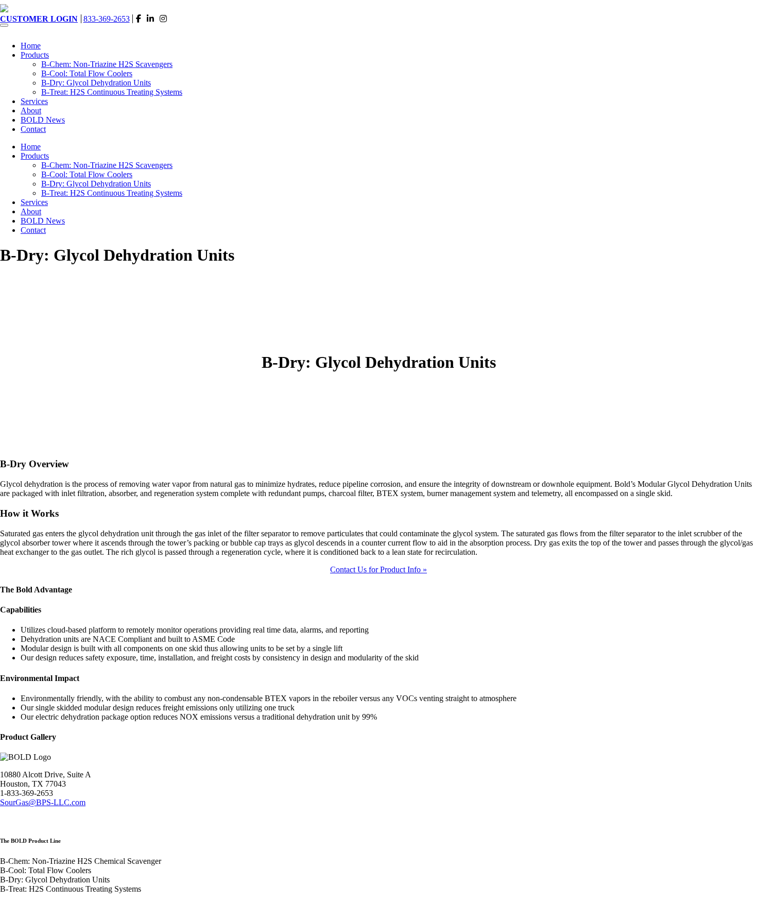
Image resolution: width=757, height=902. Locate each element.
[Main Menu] (4, 25)
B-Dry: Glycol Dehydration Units (96, 82)
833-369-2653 (106, 18)
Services (34, 101)
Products (35, 54)
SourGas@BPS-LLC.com (42, 802)
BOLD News (43, 119)
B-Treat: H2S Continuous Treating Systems (111, 92)
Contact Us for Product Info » (378, 569)
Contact (33, 129)
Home (31, 45)
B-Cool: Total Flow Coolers (86, 73)
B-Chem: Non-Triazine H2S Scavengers (107, 64)
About (31, 110)
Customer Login (39, 18)
